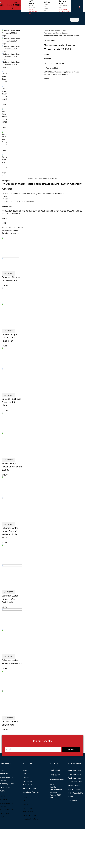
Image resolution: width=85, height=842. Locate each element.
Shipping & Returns (30, 792)
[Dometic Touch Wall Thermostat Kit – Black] (12, 357)
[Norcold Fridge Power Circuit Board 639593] (12, 422)
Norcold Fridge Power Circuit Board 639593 (12, 466)
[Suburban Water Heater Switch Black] (12, 618)
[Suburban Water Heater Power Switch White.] (12, 554)
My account (27, 781)
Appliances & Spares (58, 30)
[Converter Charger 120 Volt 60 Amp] (12, 247)
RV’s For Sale (27, 785)
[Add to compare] (4, 268)
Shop (24, 770)
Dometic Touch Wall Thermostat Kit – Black (11, 402)
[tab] (32, 178)
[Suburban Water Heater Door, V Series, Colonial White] (12, 486)
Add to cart (60, 63)
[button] (45, 18)
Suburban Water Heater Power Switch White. (10, 598)
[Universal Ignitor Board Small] (12, 680)
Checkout (26, 778)
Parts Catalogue (29, 789)
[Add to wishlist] (15, 268)
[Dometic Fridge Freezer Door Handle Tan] (12, 295)
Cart (24, 774)
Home (46, 30)
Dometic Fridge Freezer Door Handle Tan (9, 337)
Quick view (9, 268)
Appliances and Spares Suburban (56, 33)
